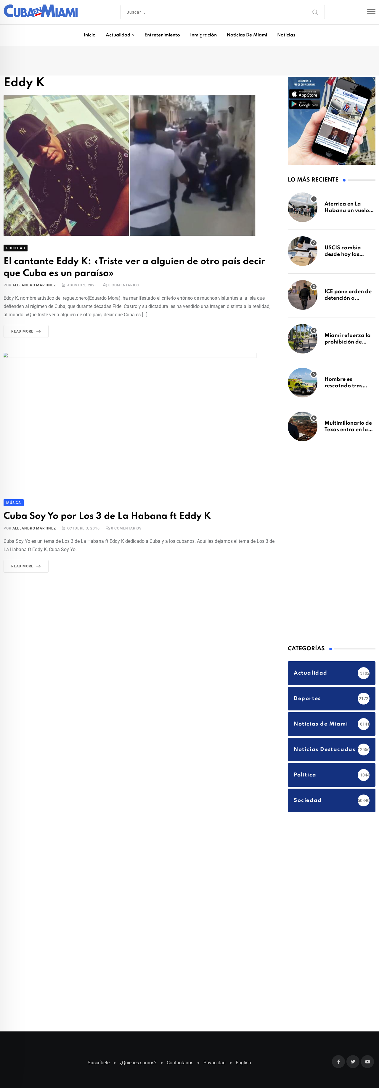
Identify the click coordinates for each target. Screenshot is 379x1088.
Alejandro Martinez (34, 286)
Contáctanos (180, 1065)
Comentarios (123, 286)
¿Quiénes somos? (138, 1065)
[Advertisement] (332, 545)
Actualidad (118, 35)
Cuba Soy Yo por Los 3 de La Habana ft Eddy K (100, 517)
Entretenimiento (162, 35)
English (243, 1065)
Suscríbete (99, 1065)
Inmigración (203, 35)
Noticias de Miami (247, 35)
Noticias (286, 35)
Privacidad (214, 1065)
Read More (22, 332)
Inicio (90, 35)
